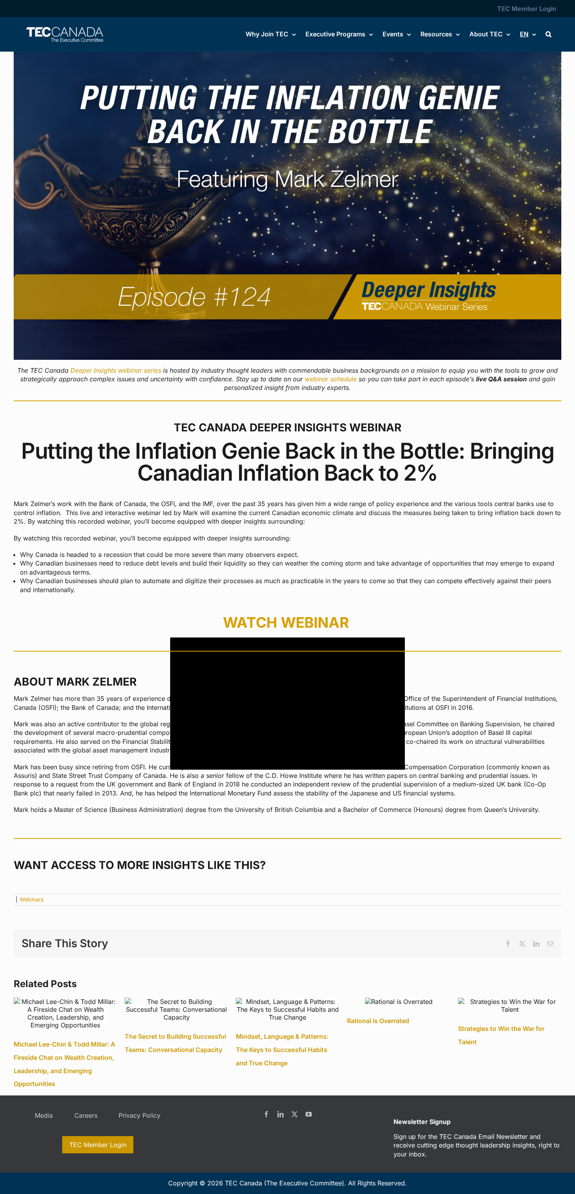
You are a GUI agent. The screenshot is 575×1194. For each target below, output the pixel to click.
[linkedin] (280, 1114)
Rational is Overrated (378, 1021)
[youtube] (308, 1114)
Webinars (31, 899)
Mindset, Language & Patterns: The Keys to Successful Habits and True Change (282, 1049)
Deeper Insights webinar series (115, 370)
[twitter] (294, 1114)
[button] (549, 34)
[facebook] (266, 1114)
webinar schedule (331, 379)
